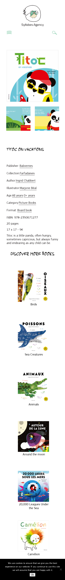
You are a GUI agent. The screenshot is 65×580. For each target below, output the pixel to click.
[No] (60, 569)
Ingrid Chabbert (26, 180)
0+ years (29, 195)
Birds (34, 304)
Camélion (34, 554)
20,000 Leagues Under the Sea (34, 506)
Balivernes (26, 165)
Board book (24, 210)
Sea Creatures (34, 354)
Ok (32, 574)
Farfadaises (27, 173)
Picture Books (27, 202)
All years (17, 195)
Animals (34, 404)
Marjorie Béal (28, 188)
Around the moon (34, 454)
